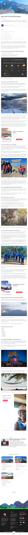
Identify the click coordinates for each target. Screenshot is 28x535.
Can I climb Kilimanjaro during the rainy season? (7, 34)
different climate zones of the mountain (13, 148)
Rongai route (15, 276)
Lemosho (11, 126)
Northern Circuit (22, 126)
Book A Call (5, 400)
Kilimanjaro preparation (12, 41)
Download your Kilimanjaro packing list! (6, 36)
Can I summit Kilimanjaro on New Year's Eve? (7, 39)
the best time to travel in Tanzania (19, 371)
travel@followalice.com (13, 520)
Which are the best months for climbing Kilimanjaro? (8, 31)
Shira (14, 126)
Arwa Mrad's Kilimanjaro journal (7, 270)
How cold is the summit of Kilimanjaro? (13, 90)
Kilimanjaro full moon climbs (5, 319)
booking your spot (23, 183)
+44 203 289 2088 (14, 518)
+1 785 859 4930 (13, 519)
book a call (14, 48)
